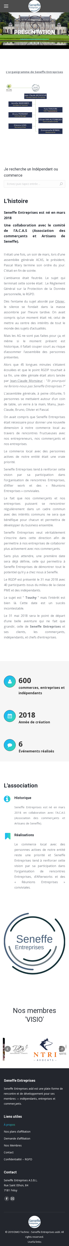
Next (62, 1049)
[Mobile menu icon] (6, 6)
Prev (8, 1049)
